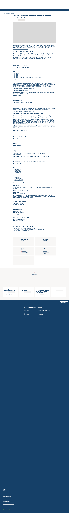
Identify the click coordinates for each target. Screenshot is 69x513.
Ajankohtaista (8, 13)
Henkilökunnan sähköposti (6, 501)
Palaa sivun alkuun (63, 302)
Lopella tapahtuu (40, 314)
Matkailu (25, 317)
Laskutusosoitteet (40, 318)
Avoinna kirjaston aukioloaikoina (7, 496)
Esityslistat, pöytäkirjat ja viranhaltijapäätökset (44, 310)
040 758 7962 (24, 251)
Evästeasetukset (47, 509)
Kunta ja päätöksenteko (27, 314)
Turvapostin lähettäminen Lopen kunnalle (8, 504)
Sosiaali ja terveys (26, 310)
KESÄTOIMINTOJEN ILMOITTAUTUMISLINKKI (20, 49)
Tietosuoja (51, 509)
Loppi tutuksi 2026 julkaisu (41, 317)
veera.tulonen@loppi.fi (25, 252)
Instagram (44, 253)
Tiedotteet (12, 13)
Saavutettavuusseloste (56, 509)
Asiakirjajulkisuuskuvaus (62, 509)
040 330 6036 (45, 251)
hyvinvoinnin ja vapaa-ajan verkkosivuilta (22, 230)
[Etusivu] (4, 13)
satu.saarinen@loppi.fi (46, 252)
